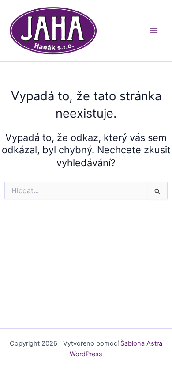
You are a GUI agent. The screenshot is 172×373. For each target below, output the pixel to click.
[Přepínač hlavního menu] (154, 30)
